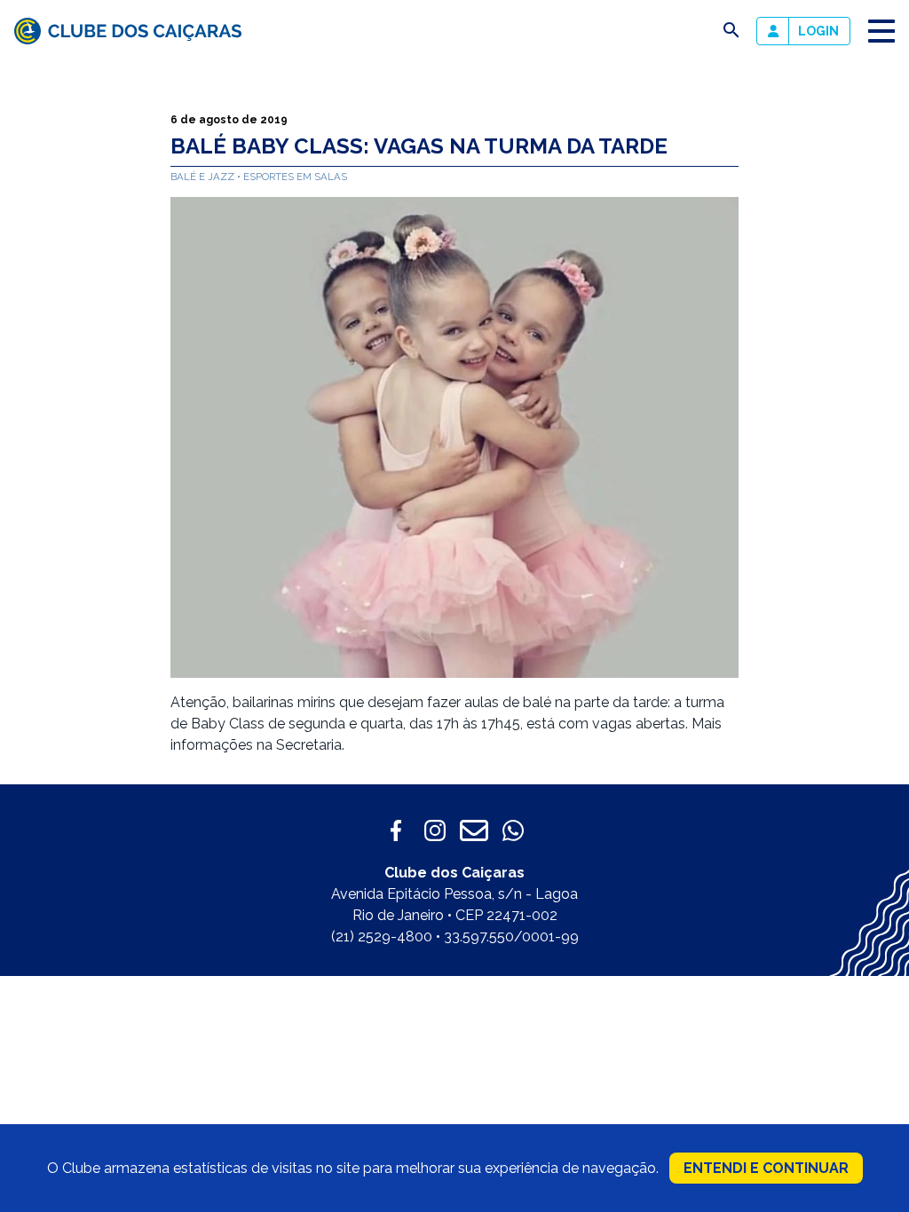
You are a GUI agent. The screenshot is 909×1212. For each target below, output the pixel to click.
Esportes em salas (295, 176)
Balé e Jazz (203, 176)
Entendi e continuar (766, 1168)
